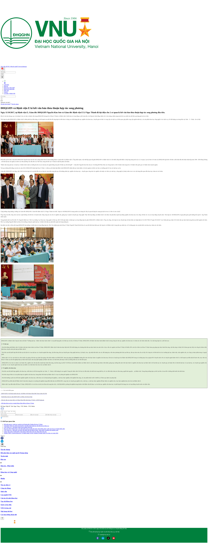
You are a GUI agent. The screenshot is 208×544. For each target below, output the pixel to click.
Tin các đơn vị (5, 485)
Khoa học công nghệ (9, 87)
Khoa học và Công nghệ (9, 472)
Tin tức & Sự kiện (5, 104)
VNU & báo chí (6, 508)
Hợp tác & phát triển (9, 89)
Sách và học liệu (6, 505)
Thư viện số (4, 66)
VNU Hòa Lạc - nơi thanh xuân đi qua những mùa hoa (18, 427)
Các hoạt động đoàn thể (9, 514)
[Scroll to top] (2, 518)
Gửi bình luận (4, 416)
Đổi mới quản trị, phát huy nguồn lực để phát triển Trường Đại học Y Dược (23, 424)
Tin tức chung (15, 104)
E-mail (15, 66)
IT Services (20, 66)
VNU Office (10, 66)
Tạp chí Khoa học (7, 501)
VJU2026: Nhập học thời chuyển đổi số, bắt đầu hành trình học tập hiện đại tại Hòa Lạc (26, 426)
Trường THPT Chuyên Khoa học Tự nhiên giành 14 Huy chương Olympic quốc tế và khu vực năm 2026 (31, 433)
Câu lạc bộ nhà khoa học (9, 498)
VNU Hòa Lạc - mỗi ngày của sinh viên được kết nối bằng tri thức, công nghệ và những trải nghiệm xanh (31, 430)
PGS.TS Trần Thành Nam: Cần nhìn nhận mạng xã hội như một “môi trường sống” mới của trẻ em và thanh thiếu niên (34, 428)
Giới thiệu (6, 84)
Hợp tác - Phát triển (7, 466)
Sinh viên (6, 90)
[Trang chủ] (49, 65)
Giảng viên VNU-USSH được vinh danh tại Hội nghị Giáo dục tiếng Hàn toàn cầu (25, 431)
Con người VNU (6, 495)
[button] (104, 438)
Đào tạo (6, 86)
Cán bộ (6, 92)
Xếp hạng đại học (6, 511)
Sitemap (25, 66)
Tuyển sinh (4, 456)
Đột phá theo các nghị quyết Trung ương (14, 453)
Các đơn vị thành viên (9, 93)
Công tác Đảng (6, 488)
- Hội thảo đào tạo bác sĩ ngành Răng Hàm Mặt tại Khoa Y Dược (17, 403)
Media (3, 478)
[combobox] (3, 69)
